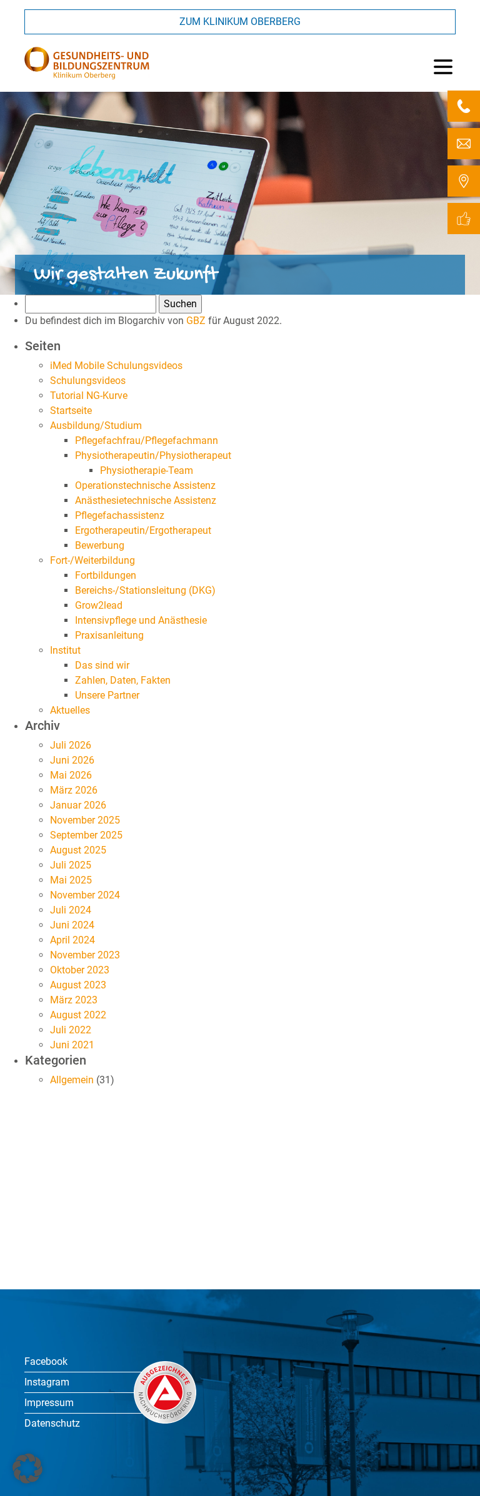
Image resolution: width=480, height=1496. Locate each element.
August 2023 (78, 985)
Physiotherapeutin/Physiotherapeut (153, 455)
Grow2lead (98, 605)
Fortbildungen (105, 575)
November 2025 (85, 820)
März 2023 (74, 1000)
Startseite (71, 410)
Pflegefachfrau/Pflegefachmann (146, 440)
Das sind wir (102, 665)
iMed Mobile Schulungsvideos (116, 366)
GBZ (196, 321)
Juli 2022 (70, 1030)
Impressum (49, 1403)
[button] (27, 1468)
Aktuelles (70, 710)
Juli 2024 (70, 910)
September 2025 (86, 835)
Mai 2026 (71, 775)
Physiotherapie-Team (146, 470)
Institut (65, 650)
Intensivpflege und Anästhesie (141, 620)
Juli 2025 (70, 865)
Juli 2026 (70, 745)
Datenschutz (52, 1423)
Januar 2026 (78, 805)
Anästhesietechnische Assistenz (145, 500)
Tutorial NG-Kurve (89, 395)
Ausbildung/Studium (96, 425)
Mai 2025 (71, 880)
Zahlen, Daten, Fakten (123, 680)
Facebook (46, 1361)
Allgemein (72, 1080)
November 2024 (85, 895)
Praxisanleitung (109, 635)
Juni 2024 (72, 925)
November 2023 (85, 955)
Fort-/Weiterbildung (92, 560)
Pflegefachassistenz (119, 515)
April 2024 (72, 940)
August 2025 (78, 850)
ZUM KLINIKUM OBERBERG (240, 21)
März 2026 (74, 790)
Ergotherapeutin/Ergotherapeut (143, 530)
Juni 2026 (72, 760)
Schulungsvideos (88, 380)
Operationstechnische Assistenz (145, 485)
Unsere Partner (107, 695)
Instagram (46, 1382)
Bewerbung (99, 545)
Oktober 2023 (79, 970)
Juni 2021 (72, 1045)
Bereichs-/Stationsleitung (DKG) (145, 590)
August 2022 (78, 1015)
